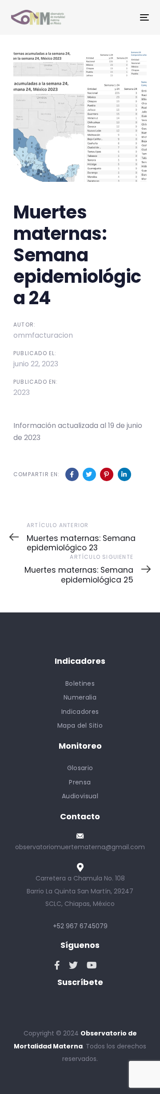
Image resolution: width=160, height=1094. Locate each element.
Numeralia (80, 697)
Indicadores (80, 711)
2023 (21, 392)
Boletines (80, 683)
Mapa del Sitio (80, 725)
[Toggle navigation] (126, 17)
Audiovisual (80, 796)
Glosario (80, 767)
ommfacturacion (43, 335)
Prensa (80, 782)
